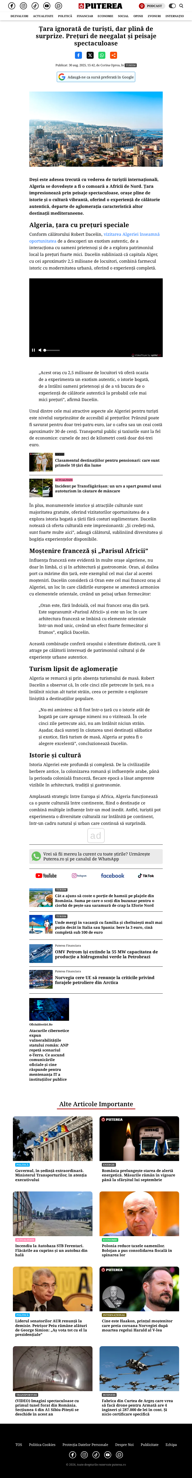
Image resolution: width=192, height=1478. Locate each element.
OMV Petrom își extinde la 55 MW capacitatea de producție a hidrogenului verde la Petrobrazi (106, 954)
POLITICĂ (65, 16)
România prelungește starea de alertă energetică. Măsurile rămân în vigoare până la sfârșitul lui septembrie (138, 1175)
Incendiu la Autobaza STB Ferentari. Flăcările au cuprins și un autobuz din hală (51, 1250)
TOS (18, 1444)
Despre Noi (124, 1444)
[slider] (51, 352)
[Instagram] (23, 5)
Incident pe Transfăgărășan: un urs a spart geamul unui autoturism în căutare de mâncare (108, 489)
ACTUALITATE (43, 16)
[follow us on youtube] (46, 876)
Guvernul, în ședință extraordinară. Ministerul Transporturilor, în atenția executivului (51, 1175)
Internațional (114, 1315)
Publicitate (150, 1444)
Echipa (171, 1444)
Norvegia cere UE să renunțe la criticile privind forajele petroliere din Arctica (105, 980)
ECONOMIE (105, 16)
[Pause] (33, 351)
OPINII (138, 16)
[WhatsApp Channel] (58, 5)
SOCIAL (123, 16)
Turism (131, 65)
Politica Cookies (42, 1444)
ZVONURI (154, 16)
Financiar (85, 16)
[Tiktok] (35, 5)
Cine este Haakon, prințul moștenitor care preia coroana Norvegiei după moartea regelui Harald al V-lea (137, 1325)
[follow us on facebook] (112, 876)
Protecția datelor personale (85, 1444)
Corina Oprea (110, 65)
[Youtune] (46, 5)
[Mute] (40, 351)
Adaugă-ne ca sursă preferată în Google (101, 77)
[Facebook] (11, 5)
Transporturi (26, 1395)
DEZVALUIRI (19, 16)
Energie (109, 1164)
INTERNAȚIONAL (178, 16)
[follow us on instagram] (79, 876)
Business (109, 1395)
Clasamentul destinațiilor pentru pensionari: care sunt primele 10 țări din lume (107, 463)
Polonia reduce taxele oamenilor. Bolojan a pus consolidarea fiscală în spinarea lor (137, 1250)
